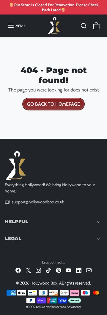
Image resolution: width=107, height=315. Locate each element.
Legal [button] (13, 238)
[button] (16, 25)
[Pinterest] (59, 269)
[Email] (89, 269)
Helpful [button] (16, 221)
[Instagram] (38, 269)
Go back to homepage (53, 104)
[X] (28, 269)
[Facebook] (18, 269)
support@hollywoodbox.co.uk (38, 202)
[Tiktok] (48, 269)
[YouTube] (69, 269)
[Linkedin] (79, 269)
